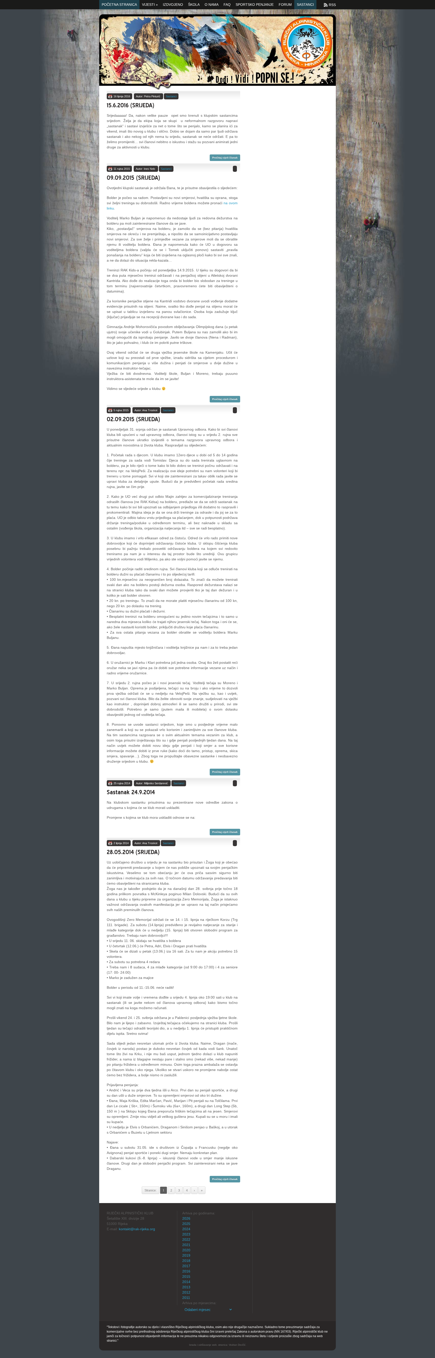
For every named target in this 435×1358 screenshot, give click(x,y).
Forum (285, 5)
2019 (186, 1255)
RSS (332, 5)
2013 (186, 1287)
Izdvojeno (173, 5)
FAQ (227, 5)
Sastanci (171, 96)
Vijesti (150, 5)
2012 (186, 1292)
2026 (186, 1218)
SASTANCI (305, 5)
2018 (186, 1261)
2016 (186, 1271)
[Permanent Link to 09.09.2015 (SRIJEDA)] (133, 177)
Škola (194, 5)
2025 (186, 1224)
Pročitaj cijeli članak (225, 157)
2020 (186, 1250)
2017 (186, 1266)
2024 (186, 1229)
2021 (186, 1245)
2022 (186, 1240)
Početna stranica (119, 5)
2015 (186, 1276)
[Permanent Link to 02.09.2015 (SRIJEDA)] (133, 418)
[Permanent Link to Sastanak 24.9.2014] (131, 791)
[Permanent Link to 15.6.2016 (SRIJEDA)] (130, 104)
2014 (186, 1282)
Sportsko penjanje (255, 5)
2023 (186, 1234)
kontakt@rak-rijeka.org (137, 1229)
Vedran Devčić (237, 1344)
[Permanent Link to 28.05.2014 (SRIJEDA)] (133, 851)
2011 (186, 1298)
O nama (212, 5)
